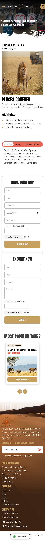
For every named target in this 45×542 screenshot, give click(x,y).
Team (4, 497)
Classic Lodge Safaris (11, 474)
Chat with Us (22, 536)
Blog (4, 494)
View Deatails (22, 379)
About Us (6, 490)
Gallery (5, 501)
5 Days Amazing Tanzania (22, 349)
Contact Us (29, 6)
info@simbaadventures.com (14, 526)
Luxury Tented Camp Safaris (14, 470)
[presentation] (20, 391)
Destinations (7, 481)
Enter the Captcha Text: (14, 226)
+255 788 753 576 (10, 518)
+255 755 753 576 (10, 513)
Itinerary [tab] (18, 144)
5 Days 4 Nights (14, 345)
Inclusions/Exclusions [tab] (32, 144)
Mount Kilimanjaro (10, 478)
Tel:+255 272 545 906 (11, 522)
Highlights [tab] (8, 144)
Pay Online (13, 6)
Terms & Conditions (10, 505)
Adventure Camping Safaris (14, 467)
